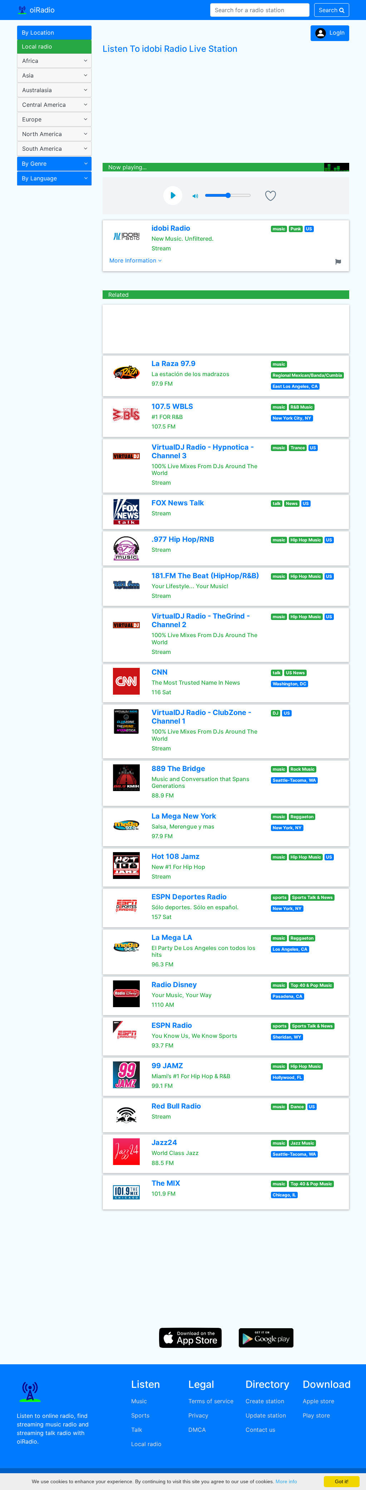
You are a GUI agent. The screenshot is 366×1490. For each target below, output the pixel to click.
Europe (31, 119)
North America (42, 134)
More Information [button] (133, 260)
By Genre (34, 163)
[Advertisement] (51, 301)
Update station (266, 1415)
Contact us (260, 1429)
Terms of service (210, 1401)
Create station (265, 1401)
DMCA (197, 1429)
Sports (140, 1415)
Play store (316, 1415)
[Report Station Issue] (339, 261)
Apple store (318, 1401)
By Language (39, 178)
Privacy (198, 1415)
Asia (28, 75)
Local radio (37, 46)
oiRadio (41, 10)
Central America (44, 104)
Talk (136, 1429)
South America (42, 148)
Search (329, 10)
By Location (38, 32)
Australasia (37, 90)
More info (286, 1481)
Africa (30, 60)
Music (139, 1401)
